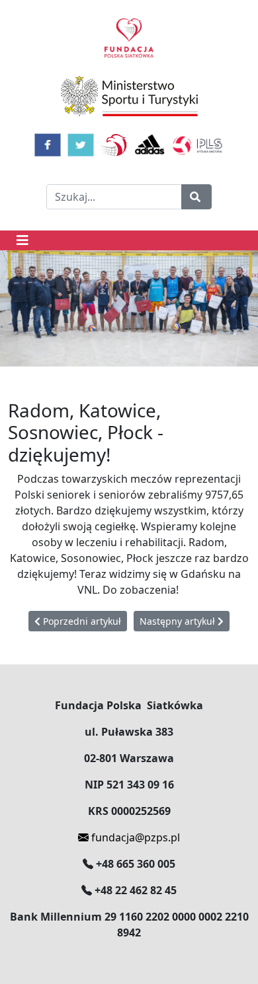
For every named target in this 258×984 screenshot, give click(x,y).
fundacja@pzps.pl (134, 837)
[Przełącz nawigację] (22, 240)
